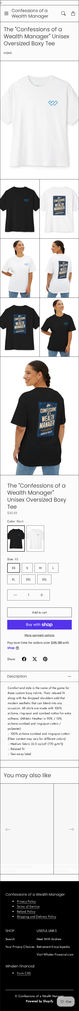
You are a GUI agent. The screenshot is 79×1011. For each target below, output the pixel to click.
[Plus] (42, 595)
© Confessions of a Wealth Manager (39, 996)
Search (10, 939)
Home (8, 53)
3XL (44, 579)
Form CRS (24, 973)
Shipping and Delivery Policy (36, 916)
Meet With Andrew (49, 939)
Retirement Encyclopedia (53, 947)
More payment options (40, 635)
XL (13, 579)
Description (17, 676)
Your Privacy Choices (19, 947)
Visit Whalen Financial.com (55, 954)
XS (13, 568)
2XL (28, 579)
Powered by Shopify (39, 1001)
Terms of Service (28, 906)
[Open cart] (73, 13)
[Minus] (15, 595)
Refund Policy (26, 911)
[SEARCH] (63, 13)
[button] (8, 13)
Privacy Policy (26, 901)
